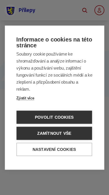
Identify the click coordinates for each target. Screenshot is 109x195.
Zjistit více (25, 98)
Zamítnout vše (54, 133)
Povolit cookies (54, 117)
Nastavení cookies (54, 149)
